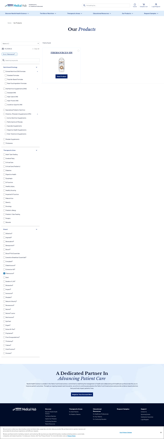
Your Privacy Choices (126, 432)
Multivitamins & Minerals (15, 122)
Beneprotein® (10, 245)
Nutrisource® (10, 317)
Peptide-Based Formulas (15, 79)
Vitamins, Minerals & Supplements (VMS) (18, 114)
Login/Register (145, 419)
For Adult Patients (73, 411)
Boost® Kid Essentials (13, 253)
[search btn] (84, 5)
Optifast (8, 321)
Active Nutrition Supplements (16, 118)
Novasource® (10, 305)
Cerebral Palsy (10, 158)
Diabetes (8, 170)
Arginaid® (9, 237)
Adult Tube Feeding (12, 154)
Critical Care (9, 162)
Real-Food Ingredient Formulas (17, 83)
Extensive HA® (10, 269)
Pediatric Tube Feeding (13, 214)
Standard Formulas (13, 75)
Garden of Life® (10, 281)
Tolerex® (8, 345)
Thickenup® (9, 341)
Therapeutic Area (9, 150)
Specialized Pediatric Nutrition (15, 110)
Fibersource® (10, 273)
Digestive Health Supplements (16, 130)
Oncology (8, 206)
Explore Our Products (51, 419)
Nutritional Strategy (10, 67)
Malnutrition (9, 198)
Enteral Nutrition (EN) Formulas (16, 71)
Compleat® (9, 261)
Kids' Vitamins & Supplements (16, 134)
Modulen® (9, 297)
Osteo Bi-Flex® (10, 329)
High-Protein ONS (12, 100)
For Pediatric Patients (74, 414)
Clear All (36, 49)
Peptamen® (9, 333)
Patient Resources (50, 424)
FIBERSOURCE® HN (61, 53)
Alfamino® (9, 233)
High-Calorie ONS (12, 96)
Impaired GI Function (12, 194)
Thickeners (9, 143)
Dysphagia (9, 178)
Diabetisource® (10, 265)
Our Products (126, 13)
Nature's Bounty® (11, 301)
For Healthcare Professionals (100, 414)
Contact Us (144, 411)
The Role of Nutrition (47, 13)
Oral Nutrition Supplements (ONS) (16, 89)
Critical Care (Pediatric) (13, 166)
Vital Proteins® (10, 349)
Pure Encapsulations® (13, 337)
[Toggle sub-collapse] (37, 71)
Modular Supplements (12, 139)
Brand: (9, 54)
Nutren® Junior (10, 313)
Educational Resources (101, 13)
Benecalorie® (10, 241)
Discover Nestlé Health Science (16, 13)
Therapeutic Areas (73, 13)
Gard (7, 277)
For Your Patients (97, 416)
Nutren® (8, 309)
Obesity (8, 202)
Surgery (8, 218)
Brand (5, 229)
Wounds (8, 222)
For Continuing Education (99, 419)
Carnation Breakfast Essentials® (16, 257)
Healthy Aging (10, 186)
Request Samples (150, 13)
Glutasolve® (9, 285)
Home (9, 23)
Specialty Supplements (14, 126)
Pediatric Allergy (11, 210)
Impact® (8, 289)
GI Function (9, 182)
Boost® (8, 249)
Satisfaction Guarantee (147, 417)
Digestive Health (11, 174)
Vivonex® (8, 353)
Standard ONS (11, 93)
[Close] (161, 432)
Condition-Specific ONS (14, 104)
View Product (61, 76)
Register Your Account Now (82, 394)
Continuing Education (51, 421)
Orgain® (8, 325)
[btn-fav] (78, 50)
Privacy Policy (71, 436)
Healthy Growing (11, 190)
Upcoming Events (145, 414)
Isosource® (9, 293)
